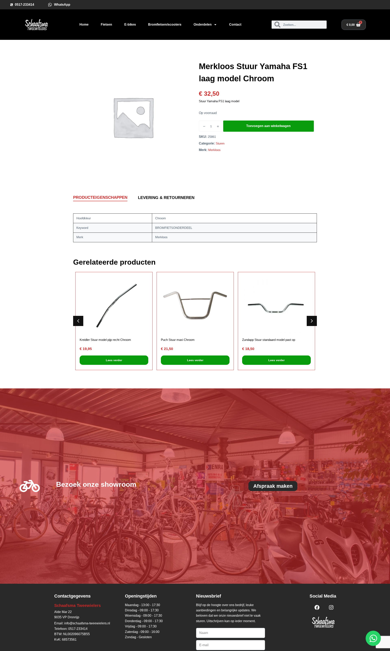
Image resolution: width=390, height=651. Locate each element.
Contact (235, 24)
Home (84, 24)
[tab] (100, 197)
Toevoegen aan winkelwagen (268, 126)
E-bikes (130, 24)
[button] (312, 321)
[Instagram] (331, 607)
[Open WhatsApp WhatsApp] (373, 638)
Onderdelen (203, 24)
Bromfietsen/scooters (164, 24)
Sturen (220, 143)
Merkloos (214, 150)
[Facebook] (317, 607)
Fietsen (106, 24)
